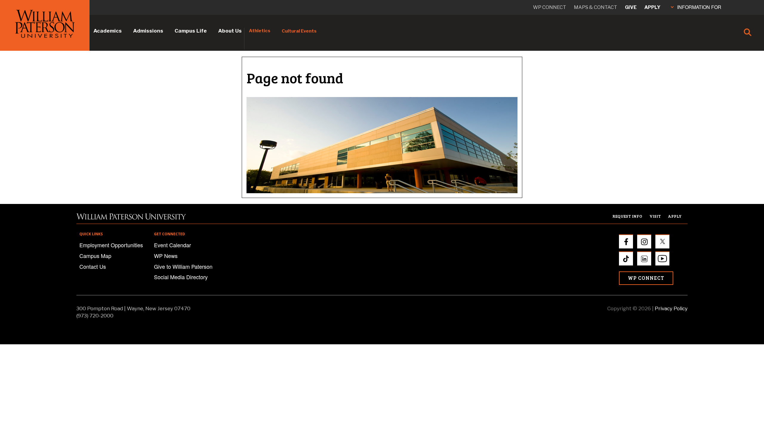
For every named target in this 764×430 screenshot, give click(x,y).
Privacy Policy (671, 308)
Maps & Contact (595, 7)
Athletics (259, 30)
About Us (230, 31)
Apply (652, 7)
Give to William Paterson (183, 266)
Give (631, 7)
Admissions (148, 31)
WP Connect (646, 277)
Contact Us (92, 266)
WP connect (549, 7)
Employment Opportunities (111, 245)
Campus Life (191, 31)
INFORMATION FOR (699, 7)
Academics (107, 31)
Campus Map (95, 255)
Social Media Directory (181, 277)
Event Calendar (172, 245)
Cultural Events (299, 31)
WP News (166, 255)
